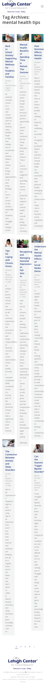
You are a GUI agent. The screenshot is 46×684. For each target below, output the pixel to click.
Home (5, 679)
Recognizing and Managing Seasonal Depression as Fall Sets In (26, 264)
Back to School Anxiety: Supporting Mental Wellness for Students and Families (11, 61)
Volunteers (23, 679)
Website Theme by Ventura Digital (23, 677)
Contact (39, 679)
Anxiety (8, 81)
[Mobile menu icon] (42, 6)
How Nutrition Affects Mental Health (39, 52)
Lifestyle (37, 62)
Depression (24, 79)
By (10, 84)
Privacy (23, 682)
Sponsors (31, 679)
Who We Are (12, 679)
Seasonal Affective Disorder (23, 282)
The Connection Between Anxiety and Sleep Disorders (11, 460)
